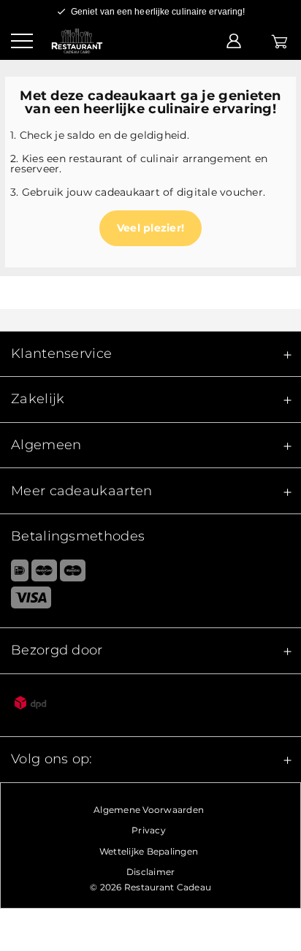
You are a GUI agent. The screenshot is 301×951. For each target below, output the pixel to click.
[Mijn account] (233, 40)
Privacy (149, 830)
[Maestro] (72, 573)
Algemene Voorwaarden (149, 809)
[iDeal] (14, 573)
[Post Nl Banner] (150, 705)
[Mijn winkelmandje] (279, 40)
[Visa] (150, 600)
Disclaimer (150, 871)
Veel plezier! (150, 227)
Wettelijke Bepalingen (148, 851)
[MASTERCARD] (44, 573)
